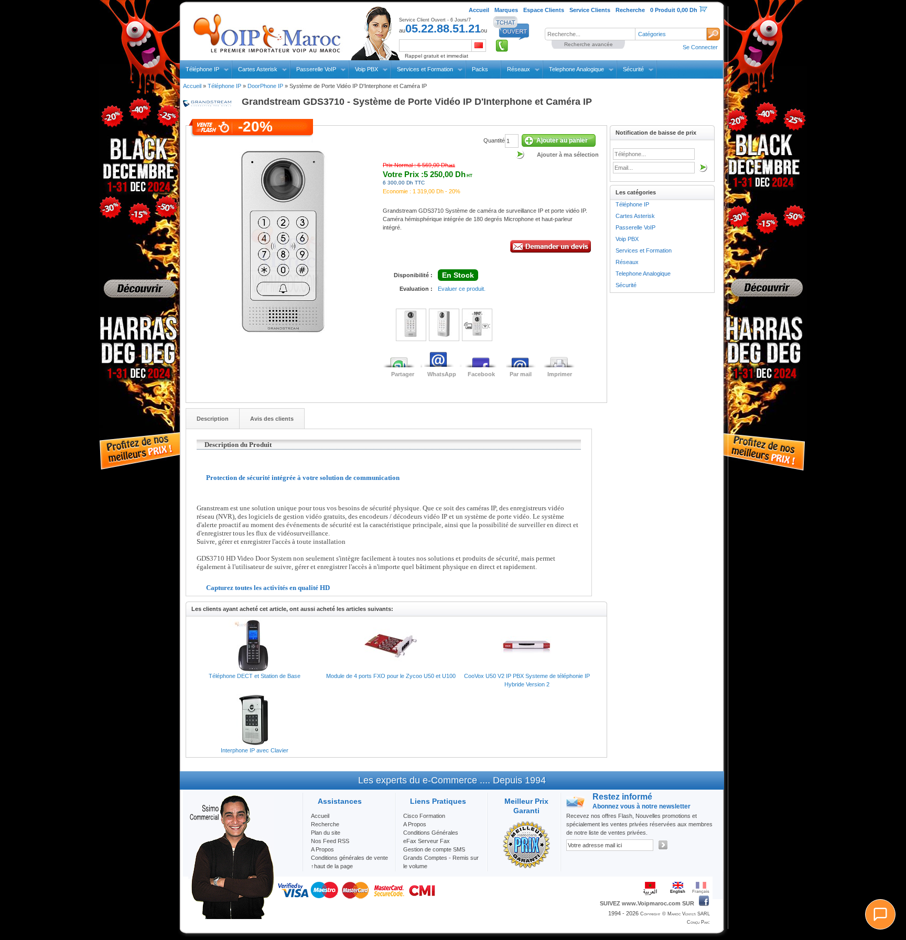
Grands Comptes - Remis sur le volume (441, 862)
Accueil (192, 86)
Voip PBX (366, 69)
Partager (402, 374)
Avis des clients (272, 419)
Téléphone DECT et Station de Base (254, 676)
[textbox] (590, 34)
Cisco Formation (424, 816)
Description (213, 419)
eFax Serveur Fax (426, 841)
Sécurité (633, 69)
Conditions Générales (430, 832)
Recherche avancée (588, 44)
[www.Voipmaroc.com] (266, 31)
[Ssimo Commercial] (231, 917)
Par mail (521, 374)
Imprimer (559, 374)
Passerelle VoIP (316, 69)
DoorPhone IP (265, 86)
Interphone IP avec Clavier (254, 750)
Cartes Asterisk (257, 69)
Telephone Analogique (576, 69)
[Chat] (880, 914)
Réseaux (518, 69)
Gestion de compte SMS (434, 849)
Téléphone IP (202, 69)
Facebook (481, 374)
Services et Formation (425, 69)
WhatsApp (441, 374)
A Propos (414, 824)
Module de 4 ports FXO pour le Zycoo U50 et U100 (391, 676)
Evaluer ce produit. (462, 289)
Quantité (494, 140)
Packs (480, 69)
